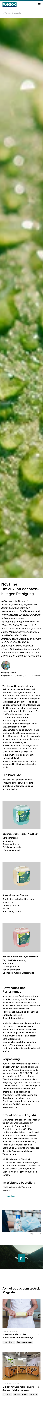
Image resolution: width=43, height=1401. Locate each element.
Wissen (8, 13)
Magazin (17, 13)
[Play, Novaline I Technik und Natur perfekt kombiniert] (21, 1258)
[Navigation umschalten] (39, 4)
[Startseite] (10, 4)
